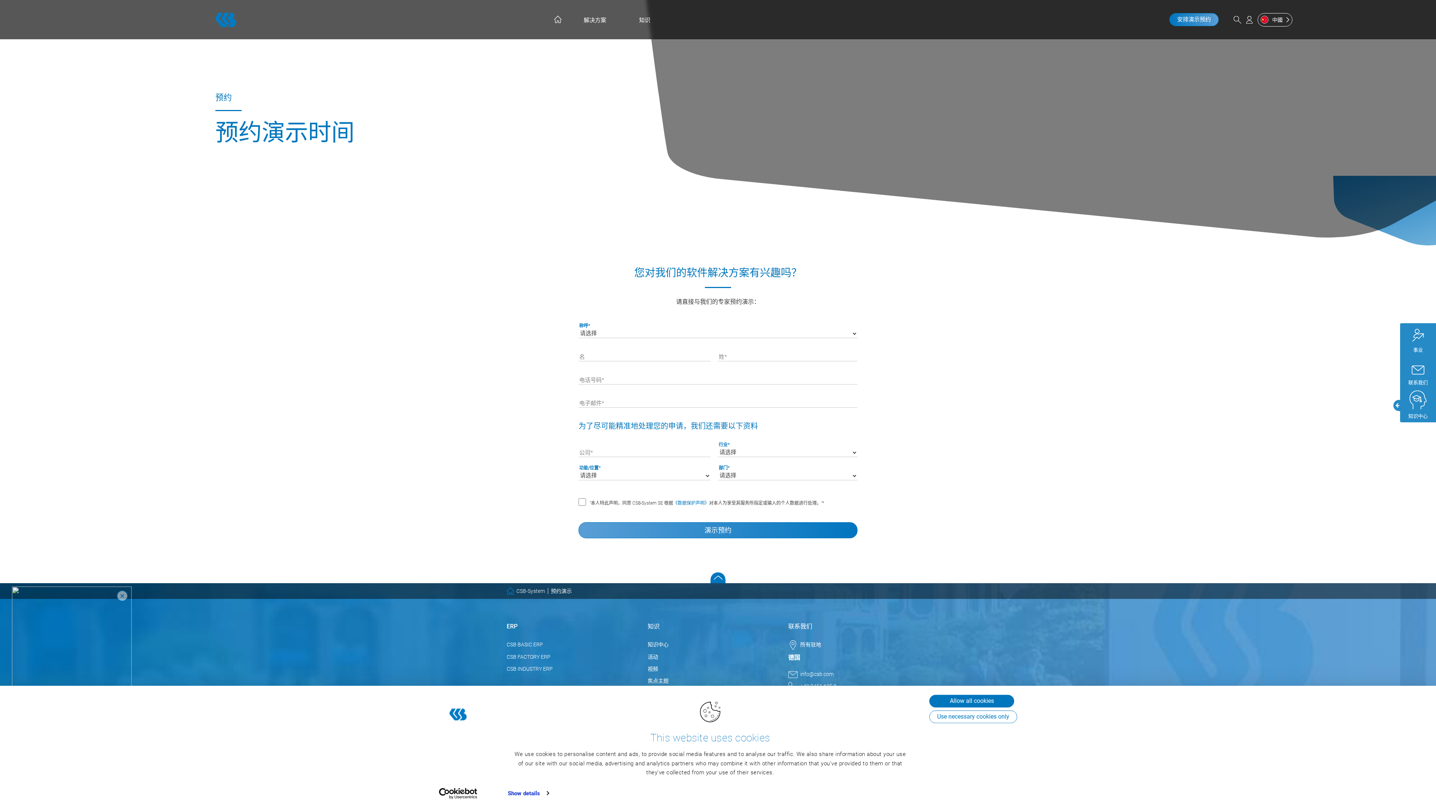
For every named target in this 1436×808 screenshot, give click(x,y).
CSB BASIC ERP (525, 645)
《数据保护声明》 (691, 503)
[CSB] (225, 20)
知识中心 (658, 645)
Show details (524, 793)
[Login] (1249, 20)
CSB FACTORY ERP (528, 657)
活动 (653, 657)
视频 (653, 669)
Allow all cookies (972, 700)
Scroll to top (718, 577)
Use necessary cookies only (973, 716)
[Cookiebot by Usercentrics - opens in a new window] (458, 793)
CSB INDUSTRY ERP (530, 669)
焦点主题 (658, 681)
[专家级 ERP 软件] (557, 19)
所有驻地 (810, 645)
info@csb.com (817, 674)
